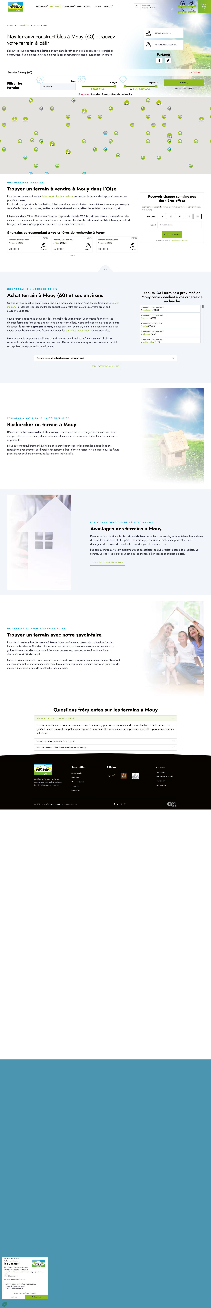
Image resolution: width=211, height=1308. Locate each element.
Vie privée (75, 786)
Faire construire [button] (84, 6)
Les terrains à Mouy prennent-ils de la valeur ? (55, 741)
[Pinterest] (125, 804)
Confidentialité (176, 240)
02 (162, 216)
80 (197, 216)
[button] (148, 116)
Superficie (153, 82)
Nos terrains (160, 772)
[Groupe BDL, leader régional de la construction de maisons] (171, 804)
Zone (73, 81)
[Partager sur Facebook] (159, 61)
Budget (113, 82)
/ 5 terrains (195, 72)
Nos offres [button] (55, 6)
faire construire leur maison (57, 196)
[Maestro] (135, 776)
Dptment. (151, 216)
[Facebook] (114, 804)
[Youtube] (121, 804)
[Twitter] (118, 804)
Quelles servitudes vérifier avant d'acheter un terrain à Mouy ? (62, 747)
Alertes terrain (76, 773)
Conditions (184, 240)
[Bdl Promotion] (112, 776)
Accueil (10, 25)
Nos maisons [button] (42, 6)
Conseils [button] (108, 6)
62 (180, 216)
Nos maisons (160, 767)
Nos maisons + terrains (164, 776)
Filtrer (183, 82)
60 (171, 216)
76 (189, 216)
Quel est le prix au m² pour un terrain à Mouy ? (56, 718)
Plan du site (75, 790)
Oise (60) (36, 25)
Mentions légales (77, 782)
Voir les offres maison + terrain (108, 562)
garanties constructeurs (79, 330)
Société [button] (98, 6)
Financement (160, 781)
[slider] (115, 86)
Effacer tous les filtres (184, 88)
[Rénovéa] (123, 776)
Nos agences (161, 785)
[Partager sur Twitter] (168, 61)
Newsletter (75, 777)
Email (153, 224)
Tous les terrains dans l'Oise (105, 366)
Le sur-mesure (69, 6)
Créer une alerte (172, 234)
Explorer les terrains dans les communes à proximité (60, 358)
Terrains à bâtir (23, 25)
